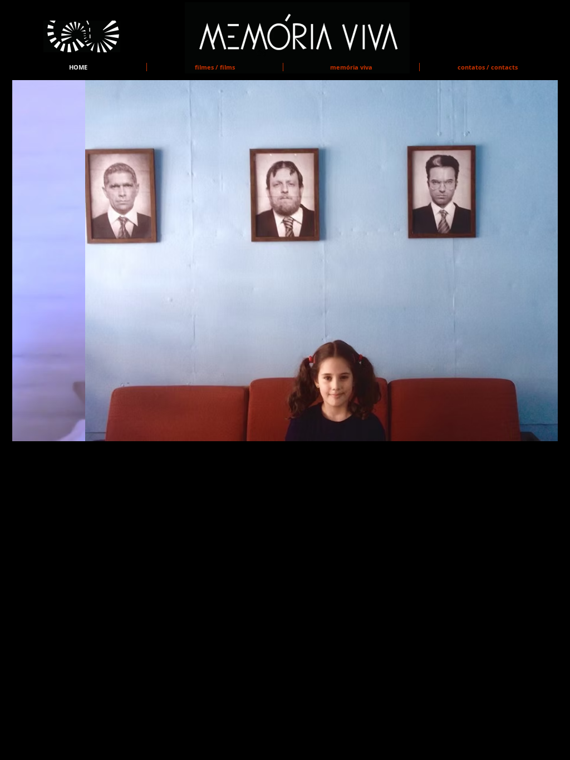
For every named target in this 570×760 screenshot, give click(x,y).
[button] (285, 260)
